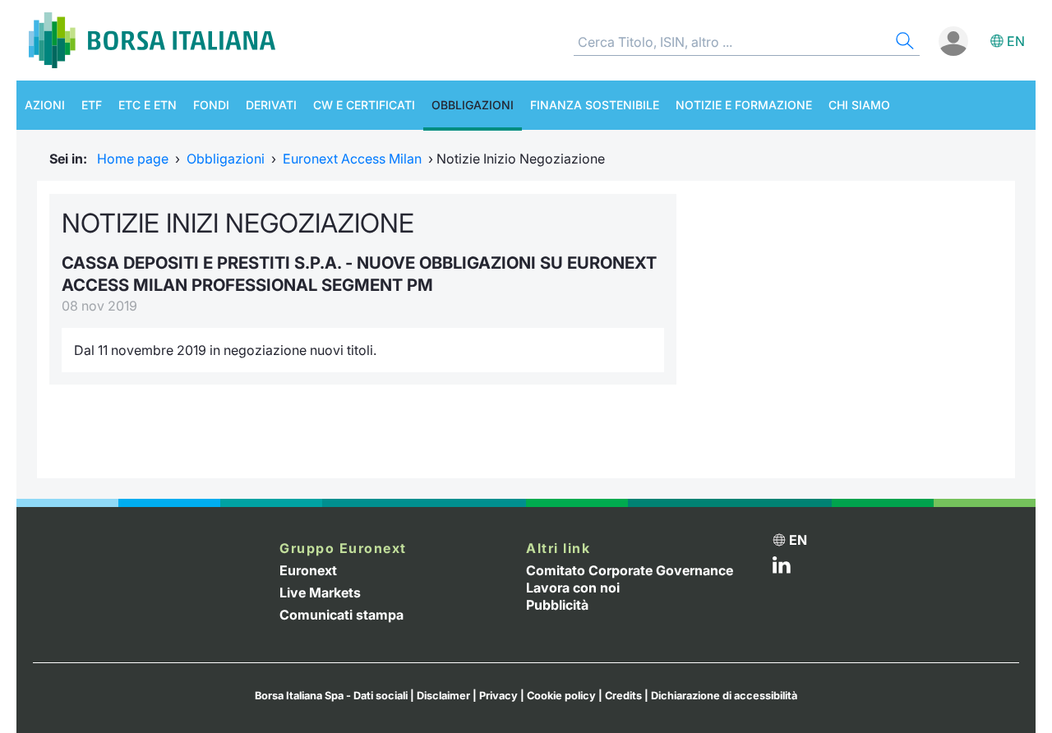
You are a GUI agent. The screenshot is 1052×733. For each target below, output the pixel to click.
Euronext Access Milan (352, 158)
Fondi (211, 105)
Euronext (308, 570)
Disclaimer (443, 695)
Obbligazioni (472, 105)
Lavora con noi (573, 587)
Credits (623, 695)
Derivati (271, 105)
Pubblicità (557, 605)
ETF (91, 105)
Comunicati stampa (341, 614)
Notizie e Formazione (744, 105)
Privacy (498, 695)
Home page (132, 158)
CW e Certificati (364, 105)
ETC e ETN (147, 105)
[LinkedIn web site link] (782, 568)
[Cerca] (903, 43)
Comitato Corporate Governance (629, 570)
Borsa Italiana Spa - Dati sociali (331, 695)
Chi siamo (859, 105)
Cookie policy (561, 695)
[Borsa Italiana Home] (152, 40)
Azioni (45, 105)
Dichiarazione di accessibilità (724, 695)
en (1016, 41)
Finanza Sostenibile (594, 105)
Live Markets (320, 592)
